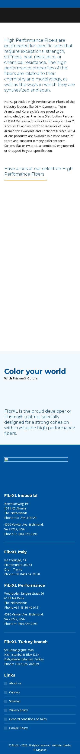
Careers (14, 692)
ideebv (67, 745)
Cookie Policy (18, 728)
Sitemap (14, 701)
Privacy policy (18, 710)
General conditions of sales (28, 719)
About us (15, 683)
